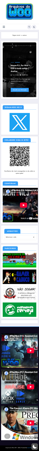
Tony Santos (15, 75)
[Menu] (3, 27)
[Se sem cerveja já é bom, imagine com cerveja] (19, 310)
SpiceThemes (30, 447)
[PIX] (19, 156)
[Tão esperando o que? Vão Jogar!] (19, 293)
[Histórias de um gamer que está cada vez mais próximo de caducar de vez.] (19, 277)
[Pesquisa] (29, 27)
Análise (12, 62)
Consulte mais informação (20, 90)
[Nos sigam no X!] (19, 122)
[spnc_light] (34, 27)
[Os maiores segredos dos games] (19, 260)
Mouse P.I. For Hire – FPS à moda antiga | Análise (20, 68)
